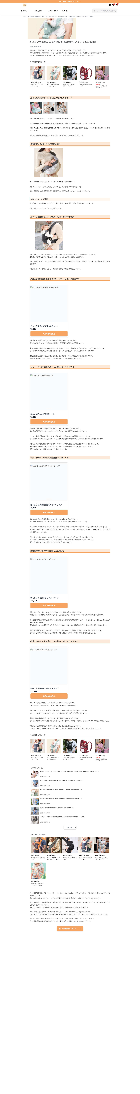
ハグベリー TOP (28, 16)
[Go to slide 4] (50, 320)
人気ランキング (53, 11)
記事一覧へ (71, 827)
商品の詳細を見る (49, 334)
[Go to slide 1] (46, 320)
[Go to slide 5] (51, 320)
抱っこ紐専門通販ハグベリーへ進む (69, 929)
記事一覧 (65, 11)
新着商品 (24, 11)
